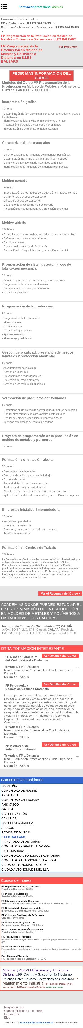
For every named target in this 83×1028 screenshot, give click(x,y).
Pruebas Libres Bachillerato (16, 946)
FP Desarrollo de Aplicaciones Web (21, 908)
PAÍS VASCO (10, 804)
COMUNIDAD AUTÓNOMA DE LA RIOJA (28, 860)
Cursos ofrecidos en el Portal (23, 1010)
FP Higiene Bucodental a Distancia (20, 886)
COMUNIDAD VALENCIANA (20, 800)
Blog (7, 1017)
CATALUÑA (9, 786)
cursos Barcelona (54, 987)
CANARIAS (8, 818)
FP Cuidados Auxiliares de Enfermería (22, 915)
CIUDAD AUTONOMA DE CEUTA (23, 865)
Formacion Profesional (17, 19)
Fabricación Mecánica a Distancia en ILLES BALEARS (40, 27)
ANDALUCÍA (9, 795)
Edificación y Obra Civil (17, 970)
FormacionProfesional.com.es (36, 1022)
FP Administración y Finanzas (18, 922)
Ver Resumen (68, 46)
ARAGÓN (7, 827)
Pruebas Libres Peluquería (16, 937)
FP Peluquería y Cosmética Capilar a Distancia (27, 687)
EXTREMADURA (12, 851)
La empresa (12, 1014)
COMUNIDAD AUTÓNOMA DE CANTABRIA (30, 855)
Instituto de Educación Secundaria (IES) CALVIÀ (37, 626)
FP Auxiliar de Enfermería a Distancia (22, 929)
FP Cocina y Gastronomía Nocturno (45, 974)
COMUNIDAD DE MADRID (19, 790)
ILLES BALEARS (13, 837)
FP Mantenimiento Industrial (40, 981)
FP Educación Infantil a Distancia (20, 901)
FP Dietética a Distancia (14, 894)
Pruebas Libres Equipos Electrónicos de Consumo (38, 979)
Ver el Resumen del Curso (59, 593)
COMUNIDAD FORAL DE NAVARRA (25, 846)
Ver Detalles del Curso (60, 655)
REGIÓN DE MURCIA (16, 832)
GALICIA (7, 809)
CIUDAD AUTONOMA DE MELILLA (25, 869)
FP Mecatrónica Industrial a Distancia (20, 747)
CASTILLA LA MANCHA (17, 823)
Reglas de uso (14, 1007)
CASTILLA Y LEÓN (14, 813)
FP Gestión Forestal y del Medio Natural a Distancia (26, 658)
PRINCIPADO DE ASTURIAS (20, 841)
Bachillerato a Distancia (14, 956)
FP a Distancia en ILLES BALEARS (26, 23)
